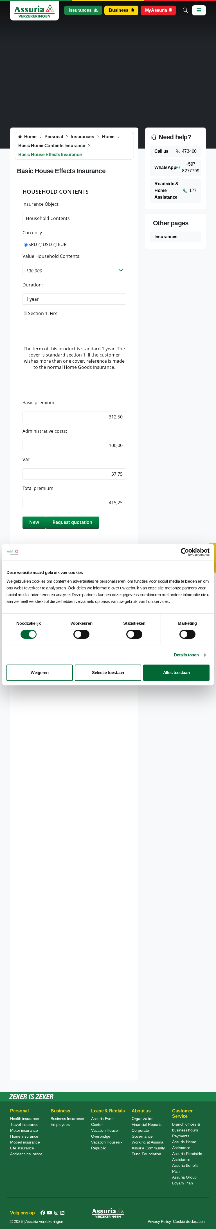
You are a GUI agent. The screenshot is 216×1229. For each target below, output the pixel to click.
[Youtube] (49, 1213)
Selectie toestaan (108, 672)
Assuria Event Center (102, 1121)
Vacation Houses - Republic (106, 1145)
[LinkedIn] (62, 1213)
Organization (142, 1118)
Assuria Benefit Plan (185, 1168)
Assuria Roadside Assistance (187, 1156)
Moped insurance (25, 1142)
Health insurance (24, 1118)
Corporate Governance (142, 1133)
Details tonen (186, 654)
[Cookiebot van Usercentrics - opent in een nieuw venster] (185, 552)
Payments (180, 1136)
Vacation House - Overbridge (105, 1133)
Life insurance (22, 1148)
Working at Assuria (147, 1142)
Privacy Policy (159, 1221)
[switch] (81, 634)
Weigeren (40, 672)
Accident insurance (26, 1154)
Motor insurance (24, 1130)
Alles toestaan (176, 672)
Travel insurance (24, 1124)
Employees (60, 1124)
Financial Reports (146, 1124)
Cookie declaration (189, 1221)
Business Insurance (67, 1118)
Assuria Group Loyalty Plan (184, 1180)
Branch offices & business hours (186, 1127)
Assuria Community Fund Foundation (148, 1151)
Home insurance (24, 1136)
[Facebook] (42, 1213)
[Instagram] (56, 1213)
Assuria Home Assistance (184, 1145)
